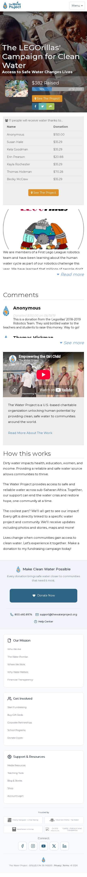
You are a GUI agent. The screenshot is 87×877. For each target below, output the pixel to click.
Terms (66, 865)
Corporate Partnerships (19, 722)
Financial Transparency (20, 679)
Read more (71, 274)
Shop (10, 788)
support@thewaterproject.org (58, 614)
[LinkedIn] (64, 846)
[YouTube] (43, 846)
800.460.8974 (23, 614)
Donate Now (46, 595)
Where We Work (16, 664)
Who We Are (14, 649)
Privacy (57, 865)
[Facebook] (22, 846)
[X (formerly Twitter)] (54, 846)
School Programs (16, 730)
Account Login (15, 796)
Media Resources (16, 765)
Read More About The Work (30, 433)
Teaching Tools (15, 773)
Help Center (45, 621)
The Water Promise (17, 656)
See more (73, 342)
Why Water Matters (17, 672)
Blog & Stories (14, 780)
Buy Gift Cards (15, 715)
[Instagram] (33, 846)
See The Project (48, 98)
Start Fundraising (17, 707)
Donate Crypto (15, 737)
